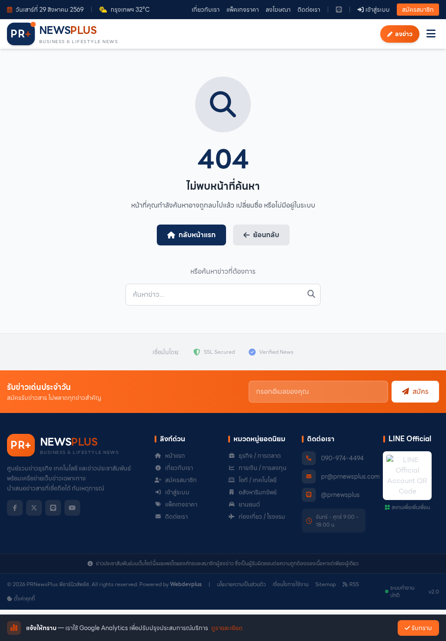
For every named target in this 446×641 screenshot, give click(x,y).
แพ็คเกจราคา (242, 9)
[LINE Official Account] (339, 9)
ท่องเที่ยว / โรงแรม (262, 516)
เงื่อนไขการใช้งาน (290, 584)
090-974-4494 (342, 458)
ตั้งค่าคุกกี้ (24, 599)
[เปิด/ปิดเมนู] (431, 33)
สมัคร (420, 391)
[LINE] (53, 508)
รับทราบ (422, 628)
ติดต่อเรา (308, 9)
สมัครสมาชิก (418, 9)
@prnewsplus (340, 494)
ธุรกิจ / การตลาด (260, 455)
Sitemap (325, 584)
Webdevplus (186, 584)
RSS (354, 584)
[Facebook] (15, 508)
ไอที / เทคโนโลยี (258, 480)
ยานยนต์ (249, 504)
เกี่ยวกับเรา (206, 9)
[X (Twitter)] (34, 508)
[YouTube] (72, 508)
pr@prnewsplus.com (350, 476)
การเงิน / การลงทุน (263, 467)
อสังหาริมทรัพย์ (258, 492)
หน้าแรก (175, 455)
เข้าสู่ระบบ (177, 492)
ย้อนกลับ (266, 234)
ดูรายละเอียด (227, 628)
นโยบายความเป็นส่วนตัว (241, 584)
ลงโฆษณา (278, 9)
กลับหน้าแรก (197, 234)
